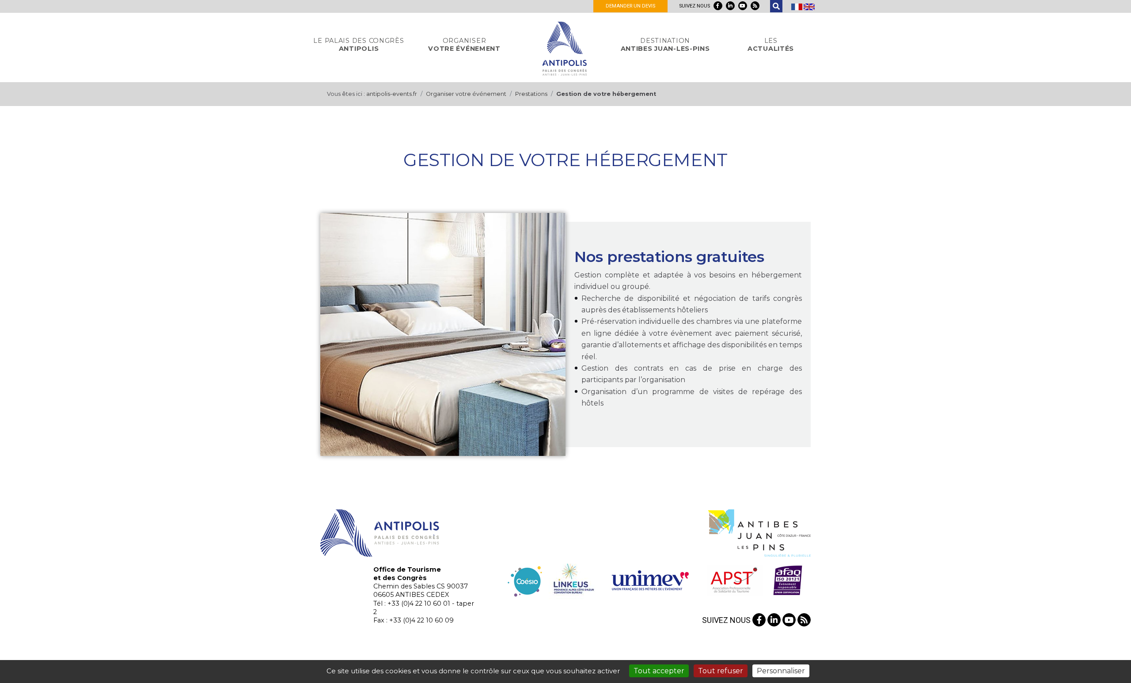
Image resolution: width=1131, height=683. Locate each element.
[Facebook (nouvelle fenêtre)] (718, 5)
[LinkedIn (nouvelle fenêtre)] (730, 5)
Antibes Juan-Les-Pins (665, 44)
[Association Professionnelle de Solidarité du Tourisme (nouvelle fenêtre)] (734, 579)
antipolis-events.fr (391, 94)
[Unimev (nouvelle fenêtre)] (650, 579)
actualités (771, 44)
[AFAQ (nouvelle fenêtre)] (788, 579)
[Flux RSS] (755, 5)
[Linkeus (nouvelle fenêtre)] (572, 579)
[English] (809, 6)
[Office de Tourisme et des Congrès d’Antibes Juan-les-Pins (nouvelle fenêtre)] (759, 532)
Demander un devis (630, 6)
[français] (797, 6)
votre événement (464, 44)
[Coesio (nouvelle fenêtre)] (525, 579)
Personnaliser (781, 671)
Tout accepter (659, 671)
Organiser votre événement (466, 94)
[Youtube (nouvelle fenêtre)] (742, 5)
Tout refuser (720, 671)
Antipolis (358, 44)
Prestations (531, 94)
